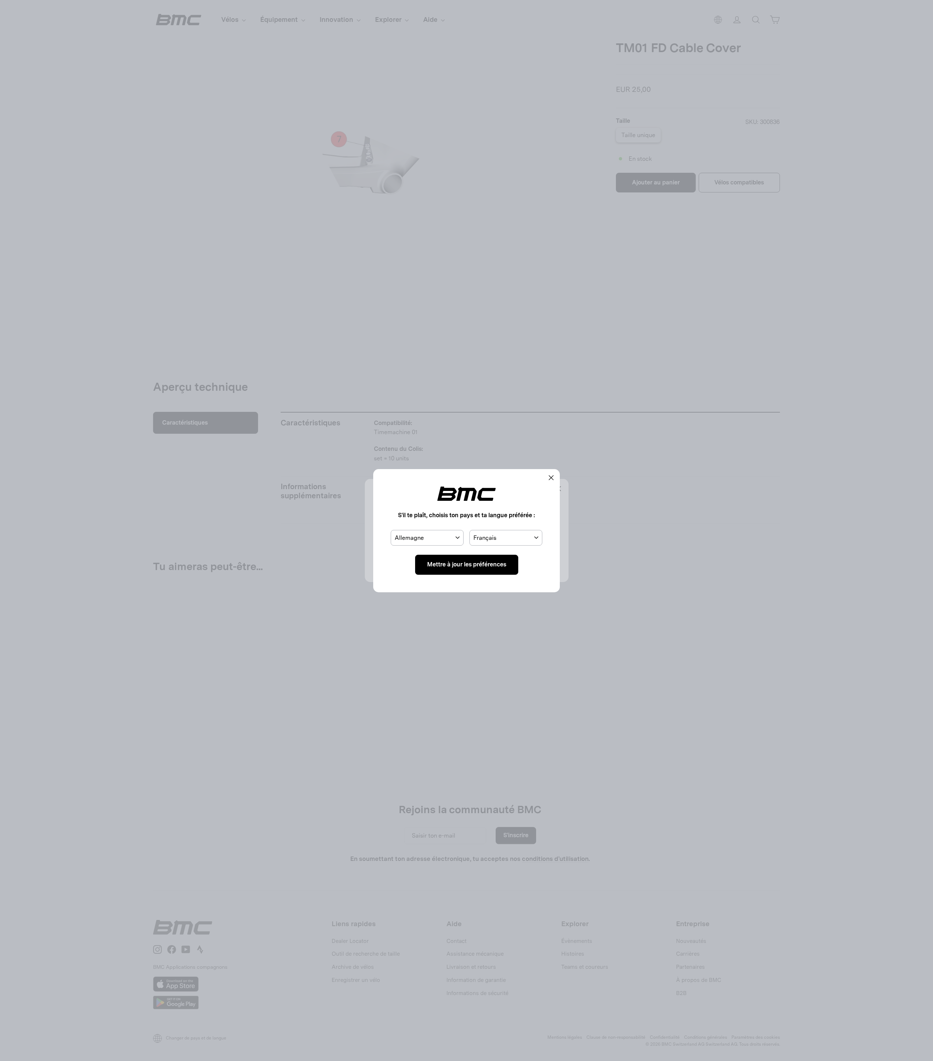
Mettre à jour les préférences (466, 564)
